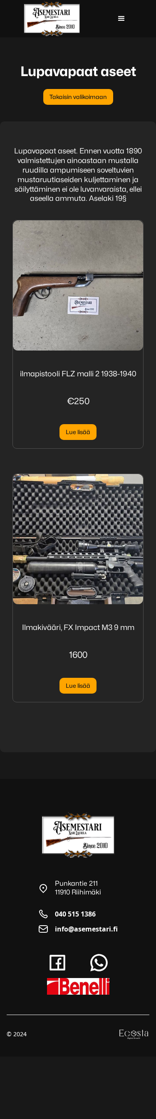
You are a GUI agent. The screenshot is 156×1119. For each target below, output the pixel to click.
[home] (52, 18)
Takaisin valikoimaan (78, 96)
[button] (121, 19)
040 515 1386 (75, 914)
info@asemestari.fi (86, 929)
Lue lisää (78, 431)
